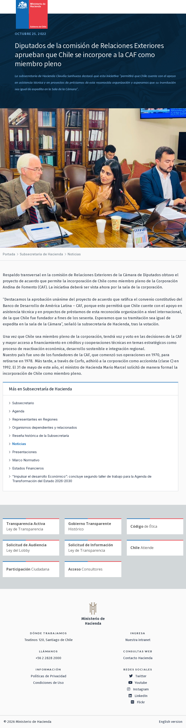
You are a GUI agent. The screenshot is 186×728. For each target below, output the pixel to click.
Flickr (141, 702)
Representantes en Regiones (35, 419)
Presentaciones (24, 452)
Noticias (74, 254)
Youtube (141, 683)
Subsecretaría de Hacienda (41, 254)
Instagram (141, 689)
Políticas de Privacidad (48, 676)
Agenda (18, 411)
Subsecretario (23, 403)
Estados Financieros (28, 468)
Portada (9, 254)
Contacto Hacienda (137, 658)
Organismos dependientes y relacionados (44, 427)
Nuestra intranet (137, 640)
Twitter (141, 676)
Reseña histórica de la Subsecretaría (40, 435)
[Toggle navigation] (163, 6)
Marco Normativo (25, 460)
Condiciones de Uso (48, 683)
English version (170, 722)
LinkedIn (141, 696)
